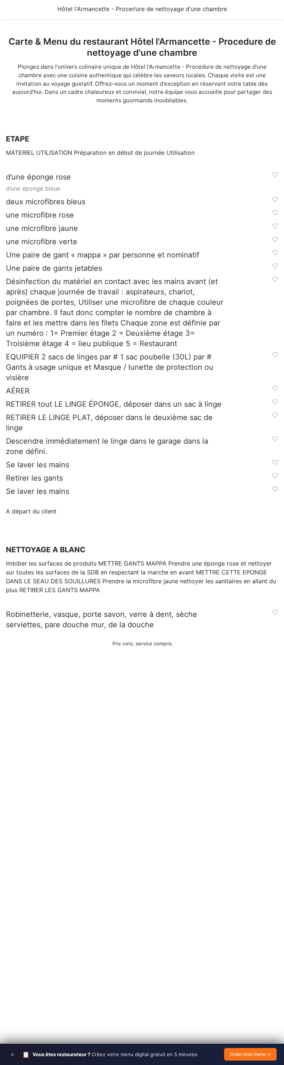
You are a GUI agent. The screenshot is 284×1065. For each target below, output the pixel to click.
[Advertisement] (142, 765)
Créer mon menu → (250, 1054)
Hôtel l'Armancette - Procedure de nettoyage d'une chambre (142, 9)
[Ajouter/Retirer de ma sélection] (275, 175)
